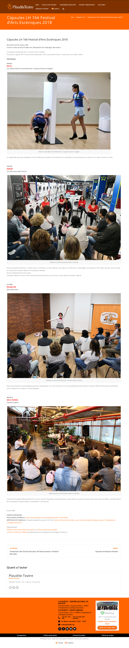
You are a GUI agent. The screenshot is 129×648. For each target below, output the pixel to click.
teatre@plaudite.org (67, 625)
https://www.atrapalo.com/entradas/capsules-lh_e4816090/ (46, 518)
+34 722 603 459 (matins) (79, 617)
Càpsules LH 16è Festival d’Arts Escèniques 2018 (37, 39)
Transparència (21, 635)
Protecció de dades (79, 635)
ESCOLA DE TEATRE (49, 5)
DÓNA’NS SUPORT (42, 9)
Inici (72, 17)
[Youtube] (74, 628)
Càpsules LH (80, 17)
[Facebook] (67, 628)
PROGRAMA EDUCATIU (68, 5)
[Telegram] (71, 628)
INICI (37, 5)
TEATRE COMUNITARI (86, 5)
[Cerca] (63, 9)
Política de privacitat (50, 635)
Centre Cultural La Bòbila (18, 532)
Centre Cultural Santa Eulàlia (47, 530)
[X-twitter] (63, 628)
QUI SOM (101, 5)
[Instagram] (59, 628)
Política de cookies (108, 635)
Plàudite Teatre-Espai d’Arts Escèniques (20, 530)
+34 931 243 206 (66, 617)
